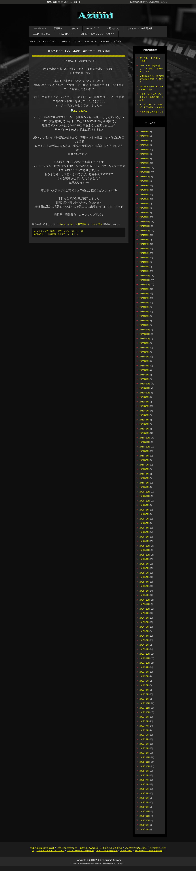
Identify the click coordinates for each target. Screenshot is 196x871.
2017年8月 (144, 618)
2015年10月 (144, 712)
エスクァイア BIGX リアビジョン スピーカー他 (58, 231)
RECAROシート (65, 34)
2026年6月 (144, 140)
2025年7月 (144, 190)
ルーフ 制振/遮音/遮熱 (107, 850)
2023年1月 (144, 325)
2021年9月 (144, 397)
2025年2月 (144, 213)
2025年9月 (144, 181)
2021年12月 (144, 384)
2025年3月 (144, 208)
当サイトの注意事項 (89, 848)
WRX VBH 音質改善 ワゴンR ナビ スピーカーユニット (151, 68)
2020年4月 (144, 474)
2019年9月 (144, 505)
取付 (100, 224)
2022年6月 (144, 357)
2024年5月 (144, 253)
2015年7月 (144, 726)
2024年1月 (144, 271)
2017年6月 (144, 627)
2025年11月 (144, 172)
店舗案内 (58, 28)
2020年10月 (144, 447)
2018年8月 (144, 564)
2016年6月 (144, 681)
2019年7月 (144, 514)
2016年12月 (144, 654)
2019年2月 (144, 537)
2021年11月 (144, 388)
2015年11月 (144, 708)
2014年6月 (144, 784)
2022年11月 (144, 334)
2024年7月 (144, 244)
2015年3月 (144, 744)
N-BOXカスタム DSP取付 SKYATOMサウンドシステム (152, 79)
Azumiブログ (92, 28)
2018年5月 (144, 577)
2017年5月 (144, 631)
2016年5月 (144, 685)
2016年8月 (144, 672)
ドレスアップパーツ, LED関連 (72, 224)
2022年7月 (144, 352)
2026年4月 (144, 149)
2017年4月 (144, 636)
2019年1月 (144, 541)
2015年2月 (144, 748)
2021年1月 (144, 433)
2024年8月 (144, 240)
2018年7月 (144, 568)
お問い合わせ (113, 28)
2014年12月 (144, 757)
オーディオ (92, 224)
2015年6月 (144, 730)
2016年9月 (144, 667)
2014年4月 (144, 793)
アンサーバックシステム (136, 848)
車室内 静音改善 (41, 34)
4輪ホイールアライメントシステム (98, 34)
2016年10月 (144, 663)
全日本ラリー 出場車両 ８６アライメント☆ (56, 234)
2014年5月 (144, 789)
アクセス (74, 28)
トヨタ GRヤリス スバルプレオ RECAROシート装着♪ (151, 97)
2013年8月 (144, 829)
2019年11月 (144, 496)
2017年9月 (144, 613)
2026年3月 (144, 154)
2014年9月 (144, 771)
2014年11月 (144, 762)
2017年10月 (144, 609)
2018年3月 (144, 586)
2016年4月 (144, 690)
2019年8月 (144, 510)
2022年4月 (144, 366)
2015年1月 (144, 753)
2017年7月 (144, 622)
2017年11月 (144, 604)
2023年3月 (144, 316)
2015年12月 (144, 703)
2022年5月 (144, 361)
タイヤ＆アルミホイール (111, 848)
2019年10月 (144, 501)
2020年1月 (144, 487)
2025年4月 (144, 204)
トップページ (39, 28)
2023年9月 (144, 289)
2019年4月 (144, 528)
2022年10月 (144, 339)
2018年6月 (144, 573)
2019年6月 (144, 519)
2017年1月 (144, 649)
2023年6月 (144, 303)
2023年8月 (144, 294)
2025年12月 (144, 168)
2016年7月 (144, 676)
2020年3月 (144, 478)
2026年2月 (144, 159)
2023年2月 (144, 321)
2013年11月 (144, 816)
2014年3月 (144, 798)
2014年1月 (144, 807)
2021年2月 (144, 429)
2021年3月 (144, 424)
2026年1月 (144, 163)
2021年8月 (144, 402)
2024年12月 (144, 222)
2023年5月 (144, 307)
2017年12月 (144, 600)
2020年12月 (144, 438)
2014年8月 (144, 775)
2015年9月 (144, 717)
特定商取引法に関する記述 (42, 848)
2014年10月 (144, 766)
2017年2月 (144, 645)
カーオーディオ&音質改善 (139, 28)
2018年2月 (144, 591)
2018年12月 (144, 546)
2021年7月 (144, 406)
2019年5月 (144, 523)
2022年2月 (144, 375)
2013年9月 (144, 825)
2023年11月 (144, 280)
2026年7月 (144, 136)
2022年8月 (144, 348)
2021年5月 (144, 415)
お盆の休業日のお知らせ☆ (151, 112)
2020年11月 (144, 442)
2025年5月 (144, 199)
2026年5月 (144, 145)
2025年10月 (144, 177)
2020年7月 (144, 460)
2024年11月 (144, 226)
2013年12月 (144, 811)
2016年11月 (144, 658)
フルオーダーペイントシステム (50, 850)
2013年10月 (144, 820)
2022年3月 (144, 370)
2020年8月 (144, 456)
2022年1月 (144, 379)
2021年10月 (144, 393)
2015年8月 (144, 721)
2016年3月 (144, 694)
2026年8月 (144, 131)
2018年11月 (144, 550)
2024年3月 (144, 262)
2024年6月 (144, 249)
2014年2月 (144, 802)
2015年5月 (144, 735)
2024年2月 (144, 267)
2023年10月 (144, 285)
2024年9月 (144, 235)
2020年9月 (144, 451)
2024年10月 (144, 231)
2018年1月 (144, 595)
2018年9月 (144, 559)
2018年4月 (144, 582)
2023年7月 (144, 298)
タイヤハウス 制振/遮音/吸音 (148, 850)
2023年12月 (144, 276)
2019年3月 (144, 532)
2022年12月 (144, 330)
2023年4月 (144, 312)
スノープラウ (126, 850)
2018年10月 (144, 555)
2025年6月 (144, 195)
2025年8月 (144, 186)
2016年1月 (144, 699)
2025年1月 (144, 217)
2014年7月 (144, 780)
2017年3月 (144, 640)
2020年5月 (144, 469)
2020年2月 (144, 483)
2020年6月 (144, 465)
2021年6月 (144, 411)
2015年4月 (144, 739)
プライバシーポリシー (67, 848)
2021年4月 (144, 420)
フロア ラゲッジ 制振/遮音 (80, 850)
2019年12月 (144, 492)
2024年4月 (144, 258)
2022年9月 (144, 343)
